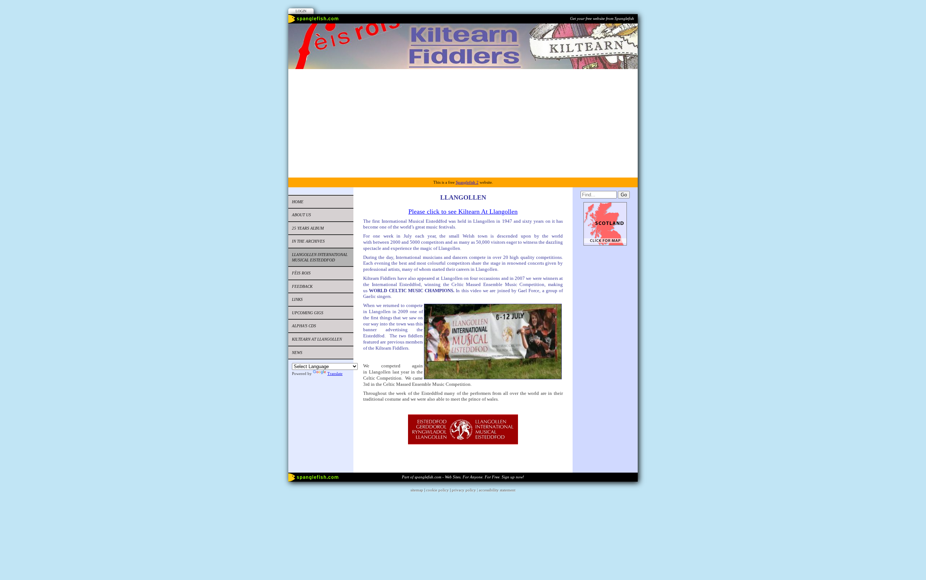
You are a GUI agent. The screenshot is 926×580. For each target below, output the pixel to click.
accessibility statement (497, 490)
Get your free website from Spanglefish (602, 18)
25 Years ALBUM (308, 228)
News (297, 352)
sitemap (417, 490)
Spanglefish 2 (467, 182)
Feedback (302, 286)
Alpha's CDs (304, 326)
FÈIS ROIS (301, 273)
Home (297, 202)
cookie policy (437, 490)
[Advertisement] (463, 123)
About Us (301, 215)
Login (301, 11)
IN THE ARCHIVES (308, 241)
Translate (335, 373)
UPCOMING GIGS (307, 313)
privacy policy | (465, 490)
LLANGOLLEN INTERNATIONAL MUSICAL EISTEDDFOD (320, 257)
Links (297, 299)
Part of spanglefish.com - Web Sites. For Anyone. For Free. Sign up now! (463, 477)
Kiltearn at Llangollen (317, 339)
